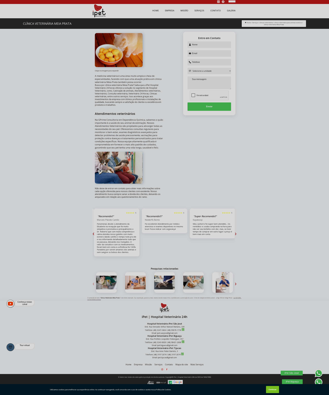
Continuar (272, 389)
